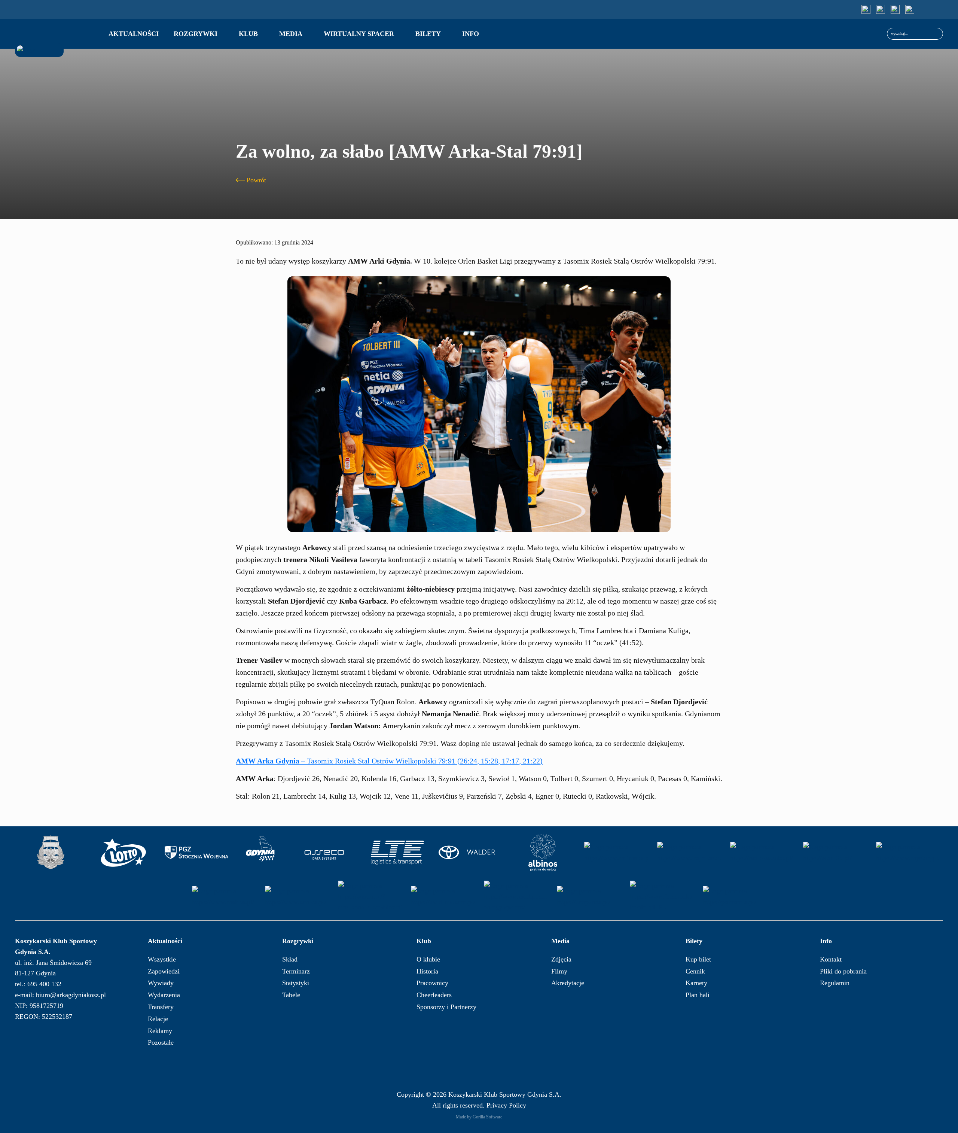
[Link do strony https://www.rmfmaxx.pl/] (616, 852)
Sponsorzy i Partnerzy (446, 1007)
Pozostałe (161, 1042)
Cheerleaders (434, 995)
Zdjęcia (561, 959)
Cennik (695, 971)
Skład (290, 959)
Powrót (256, 180)
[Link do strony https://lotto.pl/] (123, 852)
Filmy (559, 971)
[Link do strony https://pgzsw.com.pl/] (196, 852)
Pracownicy (432, 983)
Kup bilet (698, 959)
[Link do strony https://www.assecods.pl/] (324, 852)
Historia (427, 971)
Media (290, 33)
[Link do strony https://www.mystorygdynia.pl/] (908, 852)
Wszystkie (162, 959)
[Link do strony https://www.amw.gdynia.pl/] (50, 852)
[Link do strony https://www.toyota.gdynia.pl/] (470, 852)
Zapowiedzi (164, 971)
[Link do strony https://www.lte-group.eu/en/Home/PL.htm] (397, 852)
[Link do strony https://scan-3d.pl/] (835, 852)
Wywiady (161, 983)
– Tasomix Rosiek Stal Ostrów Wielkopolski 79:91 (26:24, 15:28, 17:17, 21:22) (389, 761)
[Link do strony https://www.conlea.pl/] (297, 897)
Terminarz (296, 971)
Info (470, 33)
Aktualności (134, 33)
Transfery (161, 1007)
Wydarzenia (164, 995)
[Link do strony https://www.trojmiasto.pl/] (689, 852)
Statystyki (295, 983)
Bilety (428, 33)
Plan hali (698, 995)
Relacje (158, 1019)
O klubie (428, 959)
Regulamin (834, 983)
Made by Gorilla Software (479, 1117)
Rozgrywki (195, 33)
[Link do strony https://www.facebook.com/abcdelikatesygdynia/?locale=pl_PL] (661, 897)
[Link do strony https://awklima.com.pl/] (443, 897)
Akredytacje (567, 983)
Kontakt (831, 959)
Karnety (696, 983)
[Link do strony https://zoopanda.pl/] (588, 897)
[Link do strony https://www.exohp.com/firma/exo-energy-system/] (515, 897)
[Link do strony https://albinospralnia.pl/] (543, 852)
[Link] (865, 9)
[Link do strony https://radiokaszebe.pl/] (762, 852)
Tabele (291, 995)
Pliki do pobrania (843, 971)
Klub (248, 33)
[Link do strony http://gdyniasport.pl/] (260, 852)
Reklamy (160, 1031)
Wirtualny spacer (359, 33)
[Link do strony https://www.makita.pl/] (224, 897)
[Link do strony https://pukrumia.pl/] (734, 897)
